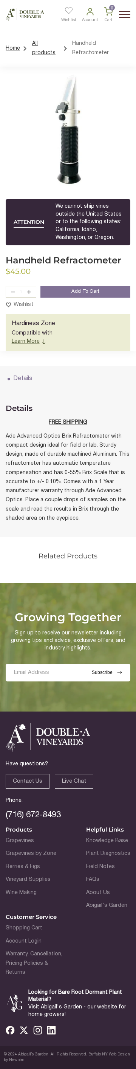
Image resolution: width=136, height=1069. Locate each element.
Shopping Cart (24, 928)
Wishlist (23, 304)
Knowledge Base (107, 840)
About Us (98, 892)
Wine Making (21, 892)
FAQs (92, 879)
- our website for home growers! (77, 1011)
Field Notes (100, 866)
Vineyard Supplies (28, 879)
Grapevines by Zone (31, 853)
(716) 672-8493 (33, 815)
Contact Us (27, 781)
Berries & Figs (23, 866)
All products (44, 48)
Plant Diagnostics (108, 853)
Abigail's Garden (106, 905)
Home (13, 48)
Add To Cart (85, 291)
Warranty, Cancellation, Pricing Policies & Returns (34, 963)
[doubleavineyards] (25, 14)
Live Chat (74, 781)
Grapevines (20, 840)
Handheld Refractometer (90, 48)
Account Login (24, 941)
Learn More (26, 341)
